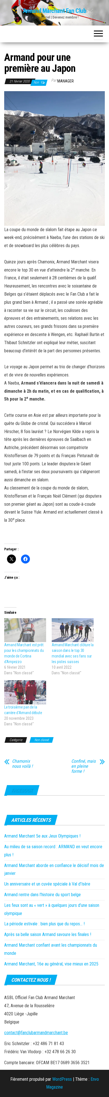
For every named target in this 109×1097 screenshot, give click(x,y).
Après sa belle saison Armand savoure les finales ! (47, 934)
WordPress (62, 1079)
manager (65, 81)
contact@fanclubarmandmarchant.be (36, 1032)
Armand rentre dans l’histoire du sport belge (42, 894)
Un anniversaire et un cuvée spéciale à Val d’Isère (47, 884)
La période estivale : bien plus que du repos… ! (44, 923)
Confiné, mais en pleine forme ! (83, 766)
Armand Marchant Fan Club (54, 10)
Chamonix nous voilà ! (22, 764)
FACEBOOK (21, 790)
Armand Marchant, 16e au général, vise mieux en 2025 (51, 964)
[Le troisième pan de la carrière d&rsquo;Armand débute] (25, 692)
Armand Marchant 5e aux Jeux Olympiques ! (42, 836)
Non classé (41, 740)
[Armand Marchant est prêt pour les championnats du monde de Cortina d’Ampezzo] (25, 630)
